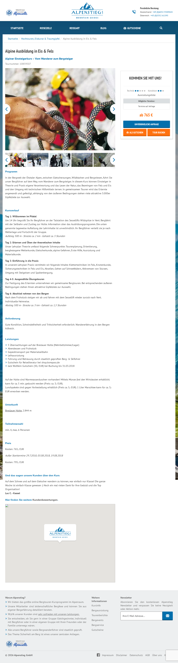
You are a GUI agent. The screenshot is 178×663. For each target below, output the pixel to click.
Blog (103, 28)
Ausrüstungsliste (146, 95)
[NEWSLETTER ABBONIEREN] (167, 616)
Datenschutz (136, 655)
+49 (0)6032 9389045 (163, 12)
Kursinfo (96, 605)
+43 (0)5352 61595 (159, 15)
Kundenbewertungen (45, 499)
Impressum (108, 655)
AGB (147, 655)
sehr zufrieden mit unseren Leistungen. (58, 614)
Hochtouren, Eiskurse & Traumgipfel (40, 38)
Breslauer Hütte (13, 410)
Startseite (17, 28)
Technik (130, 90)
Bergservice (98, 625)
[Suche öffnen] (161, 28)
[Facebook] (100, 655)
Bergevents (97, 620)
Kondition (152, 90)
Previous (5, 109)
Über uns (157, 655)
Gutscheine (97, 629)
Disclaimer (121, 655)
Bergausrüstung (100, 610)
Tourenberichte (100, 615)
